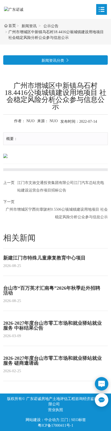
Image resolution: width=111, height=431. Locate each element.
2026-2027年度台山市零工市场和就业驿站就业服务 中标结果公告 (52, 325)
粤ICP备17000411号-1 (55, 425)
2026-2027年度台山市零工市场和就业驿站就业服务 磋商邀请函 (52, 360)
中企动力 (52, 420)
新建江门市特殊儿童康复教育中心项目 (44, 258)
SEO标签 (78, 420)
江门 (64, 420)
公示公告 (50, 26)
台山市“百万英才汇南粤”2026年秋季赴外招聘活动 (51, 290)
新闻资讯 (29, 26)
